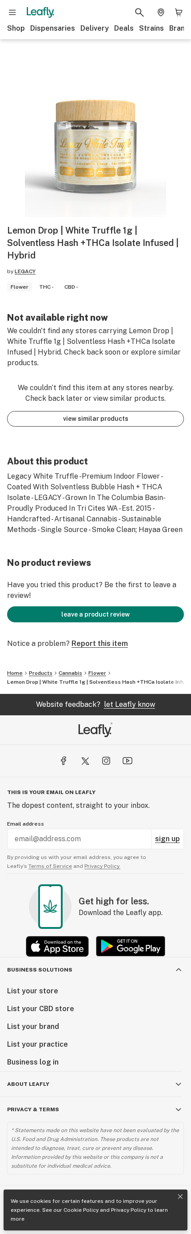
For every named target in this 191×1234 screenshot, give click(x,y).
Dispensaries (52, 28)
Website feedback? (95, 704)
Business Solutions (39, 970)
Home (15, 673)
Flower (97, 673)
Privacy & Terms (33, 1109)
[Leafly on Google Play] (130, 946)
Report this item (100, 643)
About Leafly (28, 1084)
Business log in (33, 1062)
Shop (16, 28)
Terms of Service (50, 866)
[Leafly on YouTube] (127, 760)
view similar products (95, 418)
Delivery (94, 28)
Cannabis (70, 673)
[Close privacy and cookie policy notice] (180, 1196)
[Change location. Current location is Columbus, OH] (160, 12)
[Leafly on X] (85, 760)
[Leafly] (40, 12)
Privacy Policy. (102, 866)
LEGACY (25, 271)
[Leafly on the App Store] (57, 946)
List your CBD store (40, 1008)
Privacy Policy (128, 1210)
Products (40, 673)
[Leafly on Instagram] (106, 760)
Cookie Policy (81, 1210)
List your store (32, 991)
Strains (151, 28)
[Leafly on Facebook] (63, 760)
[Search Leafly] (139, 12)
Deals (124, 28)
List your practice (37, 1044)
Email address (25, 824)
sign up (167, 839)
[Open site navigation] (12, 12)
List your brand (33, 1026)
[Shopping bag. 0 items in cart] (178, 12)
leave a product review (95, 614)
